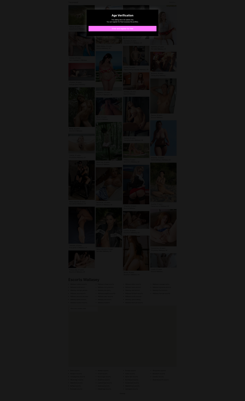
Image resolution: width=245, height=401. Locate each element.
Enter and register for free (122, 29)
